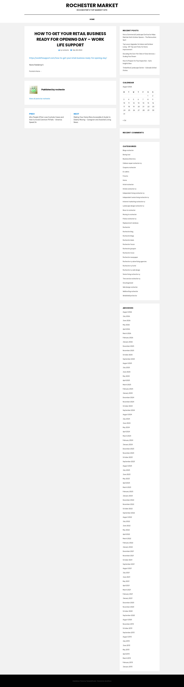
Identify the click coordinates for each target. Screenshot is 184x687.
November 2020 (128, 607)
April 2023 (126, 483)
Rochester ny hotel (129, 266)
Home (92, 19)
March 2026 (127, 333)
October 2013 (127, 628)
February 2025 (128, 389)
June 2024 (126, 423)
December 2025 (128, 346)
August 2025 (127, 363)
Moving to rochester (130, 214)
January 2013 (127, 667)
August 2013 (127, 637)
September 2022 (129, 513)
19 (134, 107)
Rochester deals (128, 240)
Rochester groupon (129, 249)
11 (128, 103)
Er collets (126, 172)
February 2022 (128, 543)
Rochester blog (128, 232)
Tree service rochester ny (131, 279)
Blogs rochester (128, 150)
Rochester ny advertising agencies (135, 261)
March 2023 (127, 487)
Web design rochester (130, 287)
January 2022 (128, 547)
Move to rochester (129, 210)
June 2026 (126, 320)
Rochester (126, 227)
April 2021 (126, 586)
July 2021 (126, 573)
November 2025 (128, 350)
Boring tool (126, 155)
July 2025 (126, 367)
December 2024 (128, 397)
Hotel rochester (128, 184)
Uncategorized (128, 283)
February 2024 (128, 440)
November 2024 (128, 402)
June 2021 (126, 577)
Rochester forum (129, 244)
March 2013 (127, 658)
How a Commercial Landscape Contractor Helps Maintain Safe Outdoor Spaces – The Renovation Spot (139, 37)
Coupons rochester (129, 167)
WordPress (108, 681)
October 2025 (128, 355)
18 (129, 107)
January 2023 (128, 496)
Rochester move (128, 253)
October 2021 (127, 560)
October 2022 (128, 509)
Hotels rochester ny (129, 189)
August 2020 (127, 620)
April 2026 (126, 329)
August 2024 (127, 414)
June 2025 (126, 372)
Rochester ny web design (131, 270)
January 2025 (128, 393)
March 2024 (127, 436)
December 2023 (128, 449)
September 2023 (129, 462)
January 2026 (128, 342)
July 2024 (126, 419)
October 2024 (128, 406)
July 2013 (126, 641)
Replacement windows (130, 223)
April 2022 (126, 534)
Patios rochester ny (129, 219)
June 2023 (126, 474)
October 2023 (128, 457)
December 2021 (128, 551)
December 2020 (128, 603)
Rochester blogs (128, 236)
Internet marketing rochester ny (134, 202)
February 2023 (128, 491)
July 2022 (126, 521)
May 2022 (126, 530)
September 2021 (128, 564)
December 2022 (128, 500)
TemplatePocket (91, 681)
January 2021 (127, 598)
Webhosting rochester (130, 291)
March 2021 (127, 590)
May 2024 (126, 427)
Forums (125, 176)
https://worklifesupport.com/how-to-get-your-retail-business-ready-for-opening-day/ (68, 58)
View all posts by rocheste (39, 99)
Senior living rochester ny (131, 274)
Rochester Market (92, 5)
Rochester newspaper (130, 257)
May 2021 (126, 581)
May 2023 (126, 479)
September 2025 (129, 359)
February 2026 (128, 338)
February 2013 (128, 662)
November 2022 (128, 504)
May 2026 (126, 325)
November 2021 (128, 556)
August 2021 (127, 568)
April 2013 (126, 654)
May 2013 (126, 650)
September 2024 (129, 410)
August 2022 (127, 517)
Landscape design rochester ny (133, 206)
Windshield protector (130, 296)
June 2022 (126, 526)
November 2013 (128, 624)
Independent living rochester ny (133, 193)
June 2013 (126, 645)
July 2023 (126, 470)
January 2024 (128, 444)
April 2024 (126, 432)
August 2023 (127, 466)
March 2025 (127, 385)
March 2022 (127, 538)
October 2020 (128, 611)
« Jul (124, 120)
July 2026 (126, 316)
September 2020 (129, 615)
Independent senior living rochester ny (136, 197)
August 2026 (127, 312)
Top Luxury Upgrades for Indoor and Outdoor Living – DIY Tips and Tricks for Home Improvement (138, 47)
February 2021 (128, 594)
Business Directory (129, 159)
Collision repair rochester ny (132, 163)
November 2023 (128, 453)
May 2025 (126, 376)
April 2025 (126, 380)
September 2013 (128, 633)
